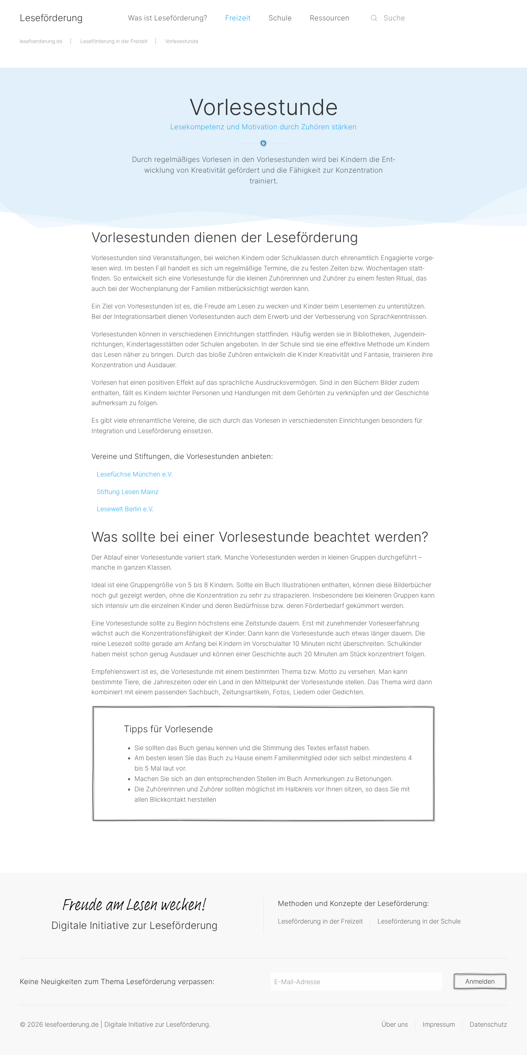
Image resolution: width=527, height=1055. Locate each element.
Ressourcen (330, 18)
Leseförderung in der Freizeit (320, 921)
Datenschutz (488, 1024)
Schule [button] (280, 18)
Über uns (394, 1024)
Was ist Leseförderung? (167, 18)
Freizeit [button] (238, 18)
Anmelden (480, 981)
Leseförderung (51, 17)
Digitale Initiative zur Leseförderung (134, 925)
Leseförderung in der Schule (419, 921)
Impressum (439, 1024)
